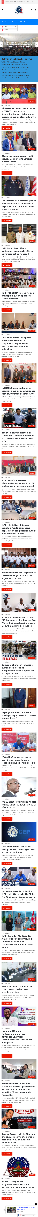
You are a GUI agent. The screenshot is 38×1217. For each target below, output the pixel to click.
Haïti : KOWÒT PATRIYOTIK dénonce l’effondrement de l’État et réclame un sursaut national (19, 483)
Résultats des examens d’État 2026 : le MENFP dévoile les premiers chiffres (17, 989)
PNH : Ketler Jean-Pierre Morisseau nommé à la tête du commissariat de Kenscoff (17, 251)
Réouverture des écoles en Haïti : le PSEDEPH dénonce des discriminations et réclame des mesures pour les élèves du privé (19, 112)
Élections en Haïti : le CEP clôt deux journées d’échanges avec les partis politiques (18, 849)
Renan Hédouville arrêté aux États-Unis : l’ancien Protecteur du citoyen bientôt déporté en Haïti (18, 437)
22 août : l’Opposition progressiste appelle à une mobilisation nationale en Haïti (18, 1184)
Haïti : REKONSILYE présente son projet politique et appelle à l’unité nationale (18, 296)
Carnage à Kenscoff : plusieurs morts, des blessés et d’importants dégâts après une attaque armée (18, 669)
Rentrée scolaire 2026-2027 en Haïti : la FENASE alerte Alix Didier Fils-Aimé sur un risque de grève (18, 894)
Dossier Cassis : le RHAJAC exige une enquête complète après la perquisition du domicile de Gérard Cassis (18, 1138)
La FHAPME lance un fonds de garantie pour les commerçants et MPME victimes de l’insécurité (18, 391)
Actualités (5, 22)
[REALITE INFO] (19, 10)
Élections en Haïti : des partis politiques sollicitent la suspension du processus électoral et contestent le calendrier (16, 343)
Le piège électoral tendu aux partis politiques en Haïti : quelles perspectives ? (19, 715)
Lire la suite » (7, 128)
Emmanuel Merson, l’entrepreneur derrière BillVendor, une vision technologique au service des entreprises (17, 1037)
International (23, 22)
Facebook (19, 1213)
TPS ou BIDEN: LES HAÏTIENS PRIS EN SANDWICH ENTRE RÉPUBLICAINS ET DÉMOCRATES (19, 805)
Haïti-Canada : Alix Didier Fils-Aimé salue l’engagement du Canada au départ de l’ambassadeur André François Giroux (18, 942)
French (6, 26)
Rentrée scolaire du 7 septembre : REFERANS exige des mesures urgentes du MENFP (19, 575)
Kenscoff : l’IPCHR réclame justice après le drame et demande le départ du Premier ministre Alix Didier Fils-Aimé (19, 205)
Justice (14, 22)
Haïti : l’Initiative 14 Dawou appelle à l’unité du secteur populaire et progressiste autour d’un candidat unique (19, 529)
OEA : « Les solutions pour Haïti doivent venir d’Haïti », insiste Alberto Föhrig (17, 159)
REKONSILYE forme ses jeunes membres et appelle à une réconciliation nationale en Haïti (18, 760)
